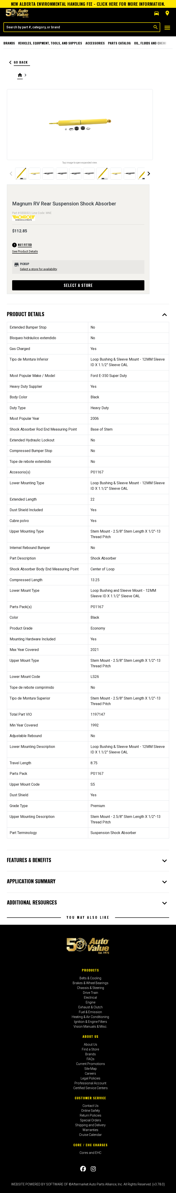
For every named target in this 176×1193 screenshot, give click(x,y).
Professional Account (90, 1083)
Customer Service (90, 1097)
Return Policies (90, 1115)
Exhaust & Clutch (90, 1007)
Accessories (95, 43)
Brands (9, 43)
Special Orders (90, 1120)
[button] (156, 13)
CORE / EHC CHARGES (90, 1144)
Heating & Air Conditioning (90, 1017)
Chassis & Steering (90, 988)
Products (90, 970)
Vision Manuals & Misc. (90, 1026)
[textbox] (77, 27)
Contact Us (90, 1106)
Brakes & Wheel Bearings (90, 983)
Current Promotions (90, 1064)
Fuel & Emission (90, 1012)
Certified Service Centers (90, 1088)
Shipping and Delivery (90, 1125)
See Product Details (25, 251)
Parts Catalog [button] (119, 43)
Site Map (90, 1068)
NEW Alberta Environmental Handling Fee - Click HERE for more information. (88, 4)
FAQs (90, 1059)
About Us (90, 1036)
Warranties (90, 1130)
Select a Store (78, 285)
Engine (90, 1002)
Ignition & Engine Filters (90, 1022)
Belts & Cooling (90, 978)
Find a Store (90, 1049)
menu (167, 27)
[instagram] (93, 1169)
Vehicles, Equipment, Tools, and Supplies (50, 43)
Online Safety (90, 1110)
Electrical (90, 997)
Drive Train (90, 993)
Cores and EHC (90, 1153)
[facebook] (83, 1169)
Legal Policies (90, 1078)
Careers (90, 1073)
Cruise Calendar (90, 1135)
